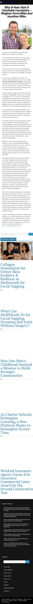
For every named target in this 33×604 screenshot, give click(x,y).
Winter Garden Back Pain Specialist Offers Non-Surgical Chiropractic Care (16, 539)
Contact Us (7, 591)
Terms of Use (7, 579)
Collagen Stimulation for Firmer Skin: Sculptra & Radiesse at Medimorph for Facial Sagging (13, 275)
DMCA (5, 582)
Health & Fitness (13, 600)
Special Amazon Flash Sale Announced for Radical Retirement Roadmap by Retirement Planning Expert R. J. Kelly (17, 509)
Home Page (7, 567)
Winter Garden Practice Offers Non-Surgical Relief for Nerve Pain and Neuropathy (17, 535)
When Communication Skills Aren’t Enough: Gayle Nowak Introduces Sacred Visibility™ (17, 520)
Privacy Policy (7, 573)
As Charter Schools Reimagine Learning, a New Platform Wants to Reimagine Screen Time (16, 423)
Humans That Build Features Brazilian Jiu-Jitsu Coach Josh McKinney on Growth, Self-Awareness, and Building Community (17, 545)
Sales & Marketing (6, 599)
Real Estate (5, 600)
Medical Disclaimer (9, 588)
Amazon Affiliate (8, 570)
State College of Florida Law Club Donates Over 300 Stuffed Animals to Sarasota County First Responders (16, 525)
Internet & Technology (17, 599)
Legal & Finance (27, 599)
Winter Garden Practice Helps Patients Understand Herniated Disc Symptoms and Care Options (17, 530)
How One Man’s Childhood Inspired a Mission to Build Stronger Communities (16, 368)
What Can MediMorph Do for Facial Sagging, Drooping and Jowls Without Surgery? (16, 318)
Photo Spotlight (5, 602)
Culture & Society (23, 600)
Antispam (6, 585)
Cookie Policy (7, 576)
